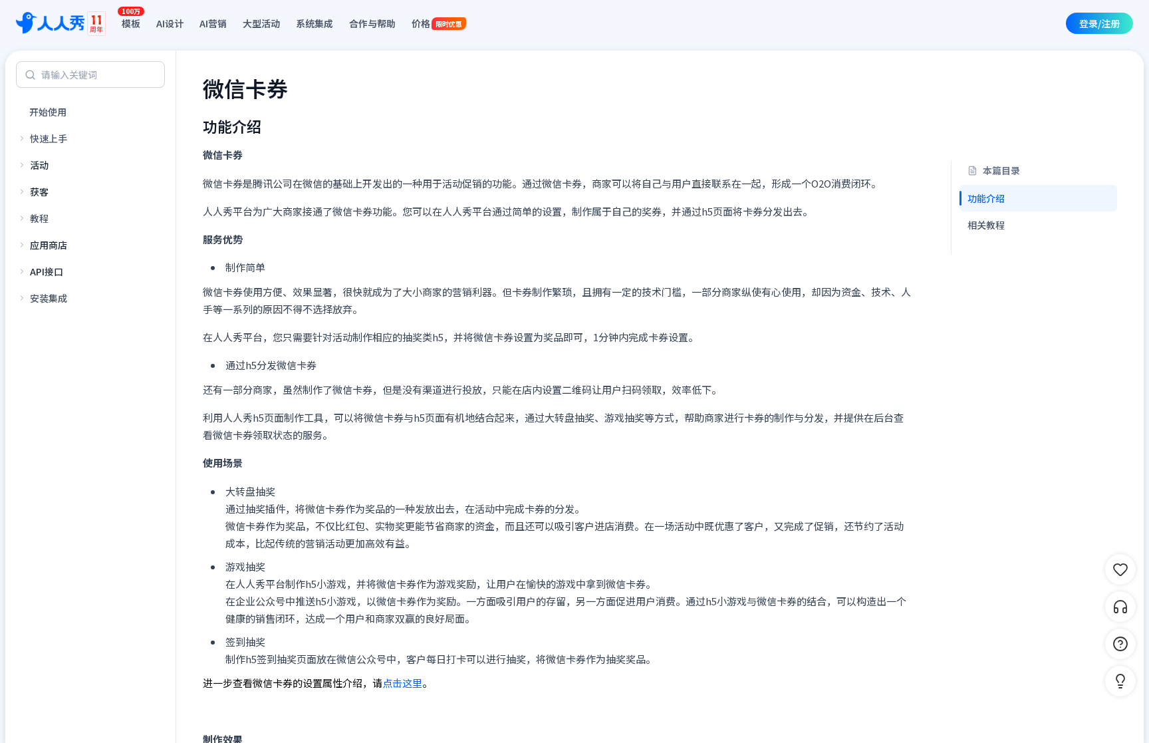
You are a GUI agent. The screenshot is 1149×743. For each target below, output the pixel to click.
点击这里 (402, 683)
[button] (1120, 681)
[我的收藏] (1120, 569)
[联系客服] (1120, 606)
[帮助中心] (1120, 644)
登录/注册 (1099, 23)
